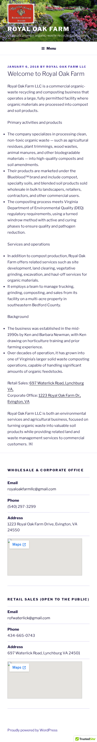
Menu (51, 48)
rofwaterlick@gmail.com (28, 618)
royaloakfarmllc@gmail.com (31, 489)
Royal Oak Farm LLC (66, 66)
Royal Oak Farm (38, 29)
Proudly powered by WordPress (32, 730)
